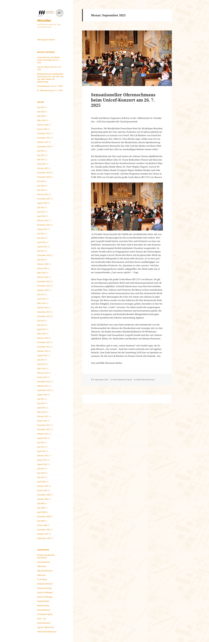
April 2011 (41, 451)
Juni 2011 (41, 447)
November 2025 (43, 138)
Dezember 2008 (43, 516)
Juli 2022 (40, 233)
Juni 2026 (41, 111)
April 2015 (41, 299)
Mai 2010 (41, 477)
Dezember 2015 (43, 281)
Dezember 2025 (43, 133)
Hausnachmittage (44, 588)
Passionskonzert (44, 610)
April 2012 (41, 407)
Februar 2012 (42, 416)
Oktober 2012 (42, 386)
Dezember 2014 (43, 312)
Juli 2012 (40, 399)
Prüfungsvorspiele (44, 614)
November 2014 (43, 316)
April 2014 (41, 329)
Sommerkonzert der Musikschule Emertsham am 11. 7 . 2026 (49, 60)
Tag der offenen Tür (45, 627)
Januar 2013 (42, 377)
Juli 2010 (40, 468)
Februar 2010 (42, 486)
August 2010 (42, 464)
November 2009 (43, 495)
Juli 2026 (40, 107)
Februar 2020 (42, 264)
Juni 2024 (41, 185)
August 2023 (42, 203)
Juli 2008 (40, 521)
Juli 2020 (40, 259)
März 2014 (41, 333)
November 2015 (43, 286)
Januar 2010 (42, 490)
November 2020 (43, 255)
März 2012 (41, 412)
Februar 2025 (42, 168)
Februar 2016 (42, 277)
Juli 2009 (40, 503)
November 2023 (43, 199)
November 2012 (43, 381)
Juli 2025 (40, 151)
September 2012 (44, 390)
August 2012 (42, 394)
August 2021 (42, 246)
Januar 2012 (42, 421)
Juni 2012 (41, 403)
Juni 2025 (41, 155)
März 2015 (41, 303)
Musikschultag (43, 605)
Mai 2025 (41, 159)
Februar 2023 (42, 220)
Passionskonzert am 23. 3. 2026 (50, 86)
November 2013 (43, 347)
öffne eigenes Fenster (46, 39)
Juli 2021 (40, 251)
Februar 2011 (42, 455)
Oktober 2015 (42, 290)
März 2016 (41, 273)
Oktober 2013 (42, 351)
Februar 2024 (42, 194)
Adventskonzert (43, 562)
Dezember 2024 (43, 172)
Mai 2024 (41, 190)
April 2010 (41, 481)
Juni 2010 (41, 473)
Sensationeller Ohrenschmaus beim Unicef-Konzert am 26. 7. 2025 (123, 100)
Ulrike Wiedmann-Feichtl (122, 379)
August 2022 (42, 229)
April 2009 (41, 512)
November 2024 (43, 177)
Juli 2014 (40, 320)
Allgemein (41, 575)
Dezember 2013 (43, 342)
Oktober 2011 (42, 434)
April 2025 (41, 164)
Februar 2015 (42, 307)
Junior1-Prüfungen (45, 592)
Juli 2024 (40, 181)
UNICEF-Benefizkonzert (47, 631)
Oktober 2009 (42, 499)
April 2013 (41, 364)
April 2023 (41, 216)
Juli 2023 (40, 207)
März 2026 (41, 120)
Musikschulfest (43, 601)
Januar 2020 (42, 268)
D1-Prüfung (42, 579)
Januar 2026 (42, 129)
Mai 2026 (41, 116)
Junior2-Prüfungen (45, 597)
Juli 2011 (40, 442)
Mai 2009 (41, 508)
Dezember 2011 (43, 425)
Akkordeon (41, 566)
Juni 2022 (41, 238)
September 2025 (44, 146)
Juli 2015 (40, 294)
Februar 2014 (42, 338)
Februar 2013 (42, 373)
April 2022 (41, 242)
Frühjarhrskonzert (45, 584)
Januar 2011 (42, 460)
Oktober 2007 (42, 534)
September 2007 (44, 538)
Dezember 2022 (43, 225)
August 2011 (42, 438)
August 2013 (42, 355)
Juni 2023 (41, 212)
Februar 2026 (42, 125)
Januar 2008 (42, 525)
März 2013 (41, 368)
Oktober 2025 (42, 142)
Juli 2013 (40, 360)
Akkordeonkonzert (45, 571)
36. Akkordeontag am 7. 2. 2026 (50, 90)
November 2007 (43, 529)
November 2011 (43, 429)
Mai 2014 (41, 325)
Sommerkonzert (44, 623)
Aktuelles (44, 20)
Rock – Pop (41, 618)
